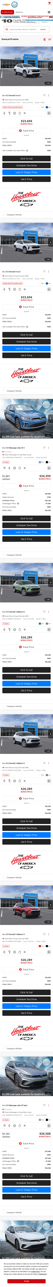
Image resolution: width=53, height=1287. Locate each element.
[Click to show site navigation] (49, 12)
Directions (19, 12)
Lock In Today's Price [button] (26, 172)
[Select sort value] (49, 39)
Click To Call (26, 158)
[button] (7, 12)
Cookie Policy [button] (35, 1271)
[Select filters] (44, 39)
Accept (26, 1281)
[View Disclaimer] (25, 113)
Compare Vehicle (14, 215)
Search (43, 29)
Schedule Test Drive (26, 165)
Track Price (28, 130)
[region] (26, 145)
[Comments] (49, 113)
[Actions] (48, 95)
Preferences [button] (42, 1274)
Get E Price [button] (26, 179)
